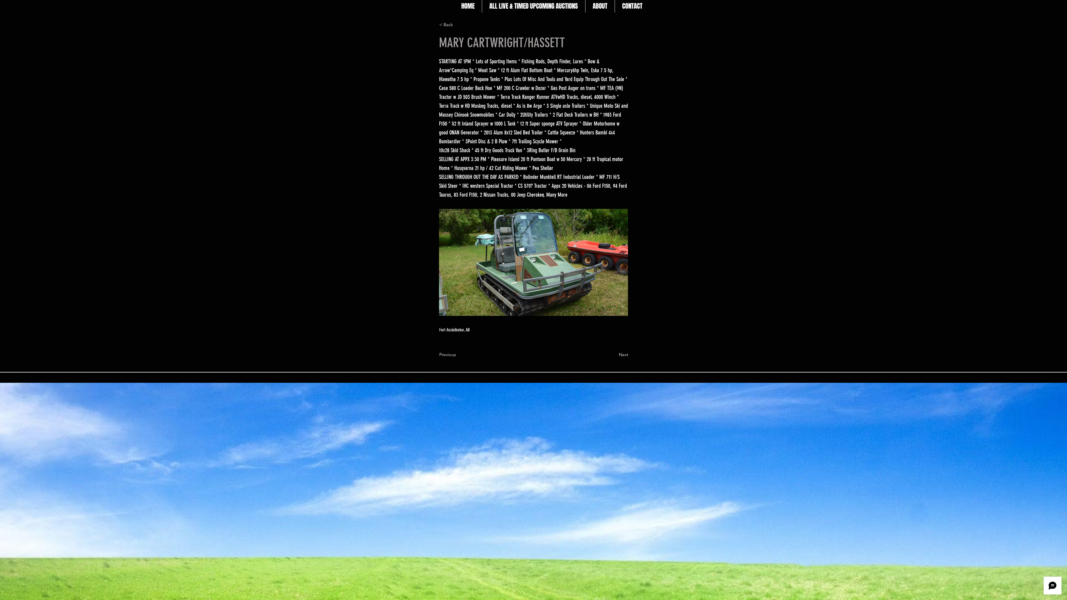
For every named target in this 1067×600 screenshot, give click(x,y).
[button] (457, 24)
